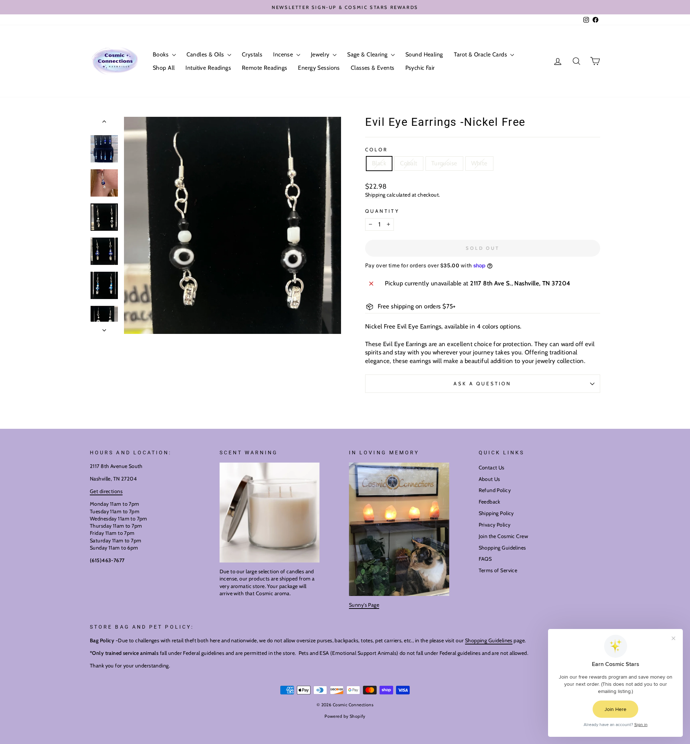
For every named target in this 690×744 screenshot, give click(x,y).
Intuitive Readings (208, 67)
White (479, 163)
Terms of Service (498, 570)
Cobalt (409, 163)
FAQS (485, 559)
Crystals (252, 54)
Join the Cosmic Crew (503, 536)
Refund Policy (495, 490)
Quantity (382, 211)
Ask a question (482, 383)
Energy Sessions (319, 67)
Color (376, 149)
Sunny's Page (364, 605)
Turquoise (444, 163)
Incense (283, 54)
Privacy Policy (495, 525)
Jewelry (321, 54)
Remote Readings (264, 67)
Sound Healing (424, 54)
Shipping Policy (496, 513)
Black (379, 163)
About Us (489, 479)
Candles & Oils (206, 54)
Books (161, 54)
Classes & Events (373, 67)
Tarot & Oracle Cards (481, 54)
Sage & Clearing (368, 54)
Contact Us (492, 467)
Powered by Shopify (345, 716)
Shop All (164, 67)
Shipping (375, 195)
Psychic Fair (420, 67)
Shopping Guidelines (502, 548)
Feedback (489, 502)
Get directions (106, 491)
